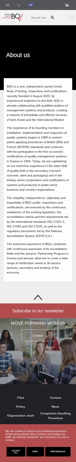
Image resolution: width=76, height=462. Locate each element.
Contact (55, 397)
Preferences (57, 452)
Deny (35, 452)
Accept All (16, 452)
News (55, 406)
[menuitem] (31, 5)
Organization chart (20, 415)
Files (20, 397)
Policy (20, 406)
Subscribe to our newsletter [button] (38, 310)
